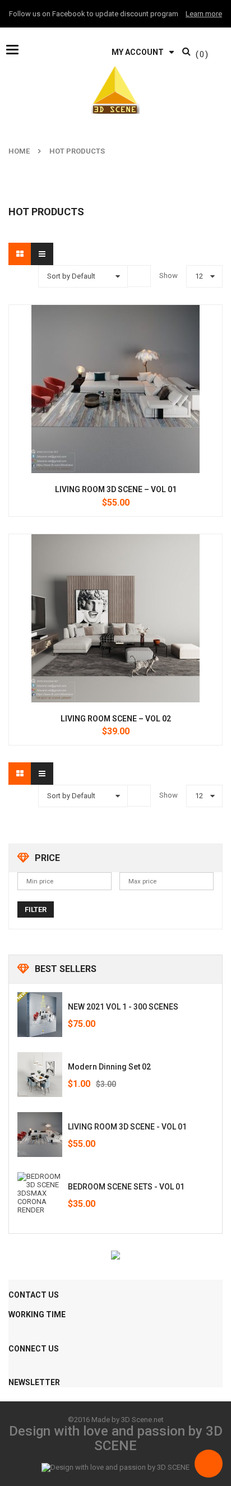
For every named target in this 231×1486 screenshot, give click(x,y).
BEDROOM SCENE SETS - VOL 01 (126, 1186)
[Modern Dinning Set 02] (39, 1074)
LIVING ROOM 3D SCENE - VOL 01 (127, 1126)
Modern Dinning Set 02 (109, 1066)
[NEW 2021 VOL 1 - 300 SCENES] (39, 1014)
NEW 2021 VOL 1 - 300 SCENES (123, 1006)
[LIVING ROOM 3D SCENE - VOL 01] (39, 1134)
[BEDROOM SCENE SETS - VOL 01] (39, 1194)
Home (19, 151)
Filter (36, 909)
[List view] (42, 254)
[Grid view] (19, 254)
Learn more (204, 14)
